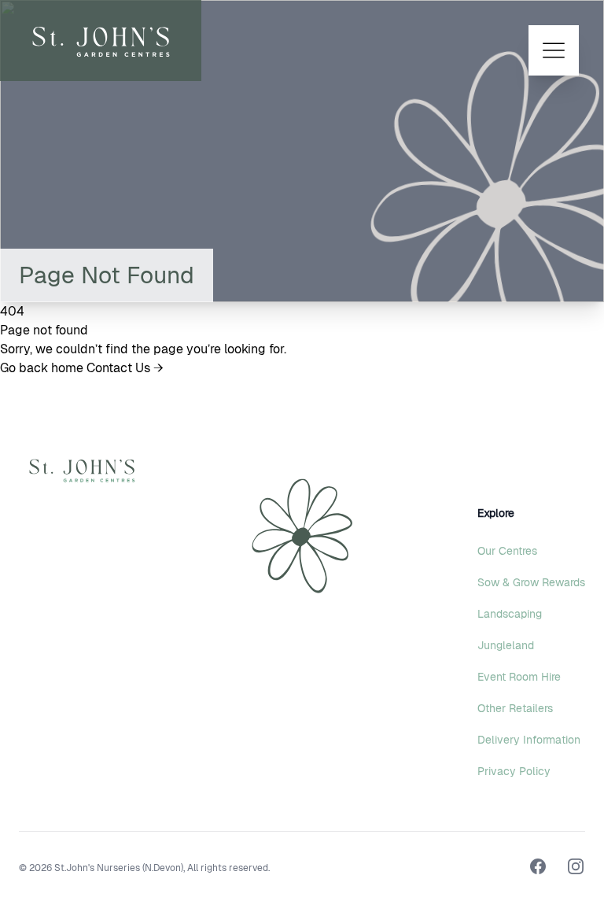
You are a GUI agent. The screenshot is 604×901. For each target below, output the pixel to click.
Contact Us (125, 368)
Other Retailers (515, 708)
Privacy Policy (514, 771)
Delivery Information (528, 740)
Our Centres (507, 551)
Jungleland (505, 645)
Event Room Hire (519, 677)
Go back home (43, 368)
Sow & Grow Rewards (531, 582)
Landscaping (509, 614)
